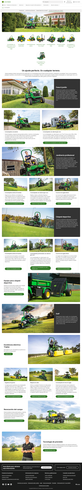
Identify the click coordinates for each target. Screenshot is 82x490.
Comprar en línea (5, 477)
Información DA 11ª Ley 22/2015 (63, 483)
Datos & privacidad (47, 483)
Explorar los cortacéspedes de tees (65, 396)
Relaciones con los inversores (31, 477)
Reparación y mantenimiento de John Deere (10, 479)
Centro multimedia (48, 475)
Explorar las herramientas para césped (14, 294)
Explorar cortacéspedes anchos (13, 268)
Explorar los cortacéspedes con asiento (15, 142)
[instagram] (6, 484)
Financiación (46, 5)
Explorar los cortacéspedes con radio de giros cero (40, 268)
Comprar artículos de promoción (69, 475)
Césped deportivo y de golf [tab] (42, 10)
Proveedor (54, 483)
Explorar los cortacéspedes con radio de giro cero (55, 142)
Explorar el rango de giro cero (38, 203)
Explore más (8, 354)
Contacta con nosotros (22, 483)
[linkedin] (11, 484)
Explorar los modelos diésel (63, 203)
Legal (41, 483)
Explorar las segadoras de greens (14, 396)
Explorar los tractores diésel (63, 268)
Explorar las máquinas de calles (38, 396)
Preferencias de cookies (44, 485)
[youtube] (8, 484)
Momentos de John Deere (68, 479)
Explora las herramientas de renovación (14, 420)
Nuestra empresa (54, 5)
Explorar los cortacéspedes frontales (14, 203)
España (78, 484)
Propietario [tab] (21, 10)
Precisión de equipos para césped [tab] (56, 10)
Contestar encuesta (72, 467)
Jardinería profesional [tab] (30, 10)
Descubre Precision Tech (50, 450)
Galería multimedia (29, 479)
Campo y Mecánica (48, 477)
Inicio (5, 5)
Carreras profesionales (29, 475)
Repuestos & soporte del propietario (33, 5)
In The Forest (47, 479)
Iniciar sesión (77, 1)
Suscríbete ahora (46, 467)
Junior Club (65, 477)
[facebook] (3, 484)
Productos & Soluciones (12, 5)
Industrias (21, 5)
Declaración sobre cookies (33, 483)
